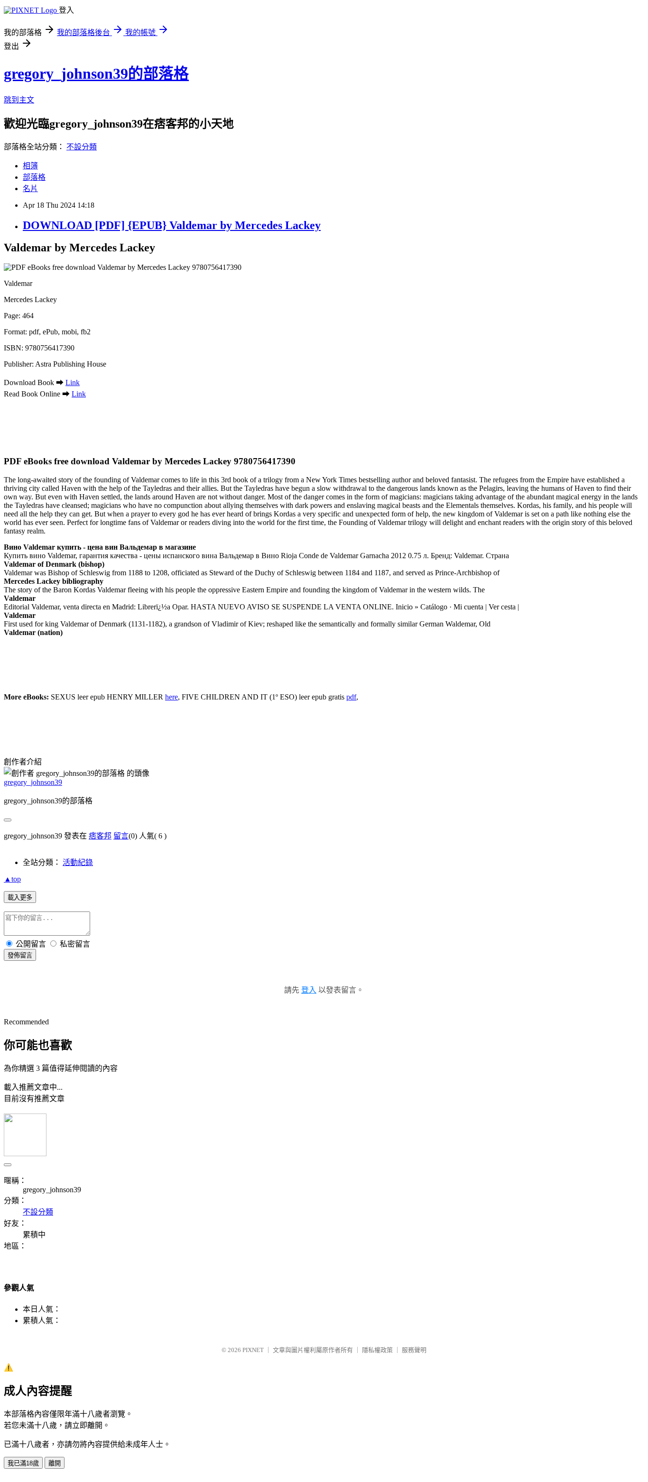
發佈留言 (20, 955)
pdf (351, 697)
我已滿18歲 (23, 1463)
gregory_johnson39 (33, 782)
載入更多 (20, 897)
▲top (12, 879)
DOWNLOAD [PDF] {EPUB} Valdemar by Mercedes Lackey (172, 225)
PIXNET (253, 1349)
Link (72, 382)
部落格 (34, 177)
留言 (121, 836)
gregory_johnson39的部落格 (96, 73)
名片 (30, 188)
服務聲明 (414, 1349)
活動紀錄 (78, 862)
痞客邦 (100, 836)
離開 (54, 1463)
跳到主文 (19, 100)
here (171, 697)
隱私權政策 (377, 1349)
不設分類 (81, 147)
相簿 (30, 166)
